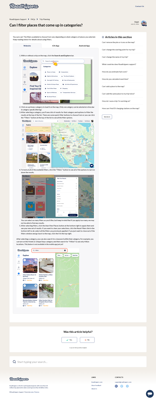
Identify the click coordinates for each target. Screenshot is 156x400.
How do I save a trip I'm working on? (116, 101)
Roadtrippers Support (17, 19)
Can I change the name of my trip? (115, 57)
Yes (70, 340)
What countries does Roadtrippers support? (119, 64)
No (88, 340)
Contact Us (139, 6)
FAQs (33, 19)
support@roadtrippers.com (123, 382)
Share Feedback (96, 385)
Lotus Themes (34, 392)
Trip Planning (44, 19)
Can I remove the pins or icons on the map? (118, 42)
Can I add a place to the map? (113, 86)
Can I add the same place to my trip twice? (118, 94)
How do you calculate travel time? (115, 79)
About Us (94, 389)
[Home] (24, 6)
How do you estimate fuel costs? (114, 72)
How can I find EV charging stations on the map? (120, 108)
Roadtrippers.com (96, 382)
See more (107, 117)
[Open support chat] (150, 394)
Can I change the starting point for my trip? (118, 49)
